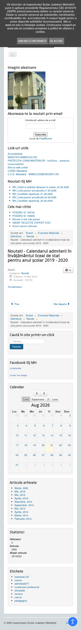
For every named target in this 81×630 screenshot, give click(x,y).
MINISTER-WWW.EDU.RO (22, 157)
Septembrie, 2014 (24, 505)
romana (19, 594)
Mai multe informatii (32, 41)
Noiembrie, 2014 (23, 501)
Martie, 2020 (21, 488)
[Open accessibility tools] (72, 621)
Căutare (16, 346)
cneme (18, 580)
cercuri (18, 597)
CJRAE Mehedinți (17, 171)
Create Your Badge (18, 375)
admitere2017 (22, 583)
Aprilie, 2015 (21, 498)
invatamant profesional (27, 587)
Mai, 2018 (20, 491)
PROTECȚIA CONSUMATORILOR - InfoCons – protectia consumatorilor (38, 162)
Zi (48, 399)
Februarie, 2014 (23, 518)
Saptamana (38, 399)
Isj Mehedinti (15, 368)
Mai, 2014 (20, 508)
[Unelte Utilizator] (68, 270)
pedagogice (21, 600)
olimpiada (20, 590)
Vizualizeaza (15, 287)
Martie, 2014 (21, 515)
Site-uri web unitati (18, 167)
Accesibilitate (15, 154)
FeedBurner (45, 138)
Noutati (25, 273)
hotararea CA (22, 577)
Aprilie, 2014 (21, 512)
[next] (44, 393)
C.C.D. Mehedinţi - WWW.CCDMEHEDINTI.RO (33, 174)
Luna (26, 399)
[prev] (37, 393)
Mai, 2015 (20, 495)
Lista (55, 399)
